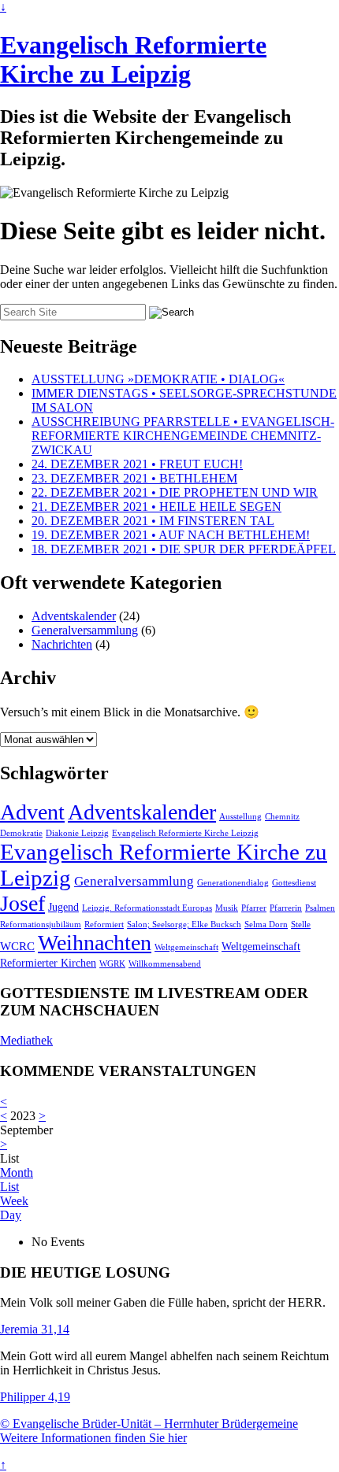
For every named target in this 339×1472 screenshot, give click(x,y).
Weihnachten (94, 942)
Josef (22, 903)
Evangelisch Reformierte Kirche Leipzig (185, 833)
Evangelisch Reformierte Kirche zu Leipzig (133, 59)
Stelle (301, 924)
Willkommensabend (165, 964)
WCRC (17, 945)
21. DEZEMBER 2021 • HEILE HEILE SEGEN (156, 506)
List (9, 1186)
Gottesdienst (294, 882)
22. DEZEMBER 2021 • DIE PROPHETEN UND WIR (175, 492)
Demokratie (21, 833)
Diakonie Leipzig (77, 833)
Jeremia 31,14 (34, 1329)
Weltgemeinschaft (186, 947)
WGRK (112, 964)
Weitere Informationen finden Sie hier (93, 1437)
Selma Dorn (266, 924)
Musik (226, 908)
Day (10, 1215)
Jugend (63, 907)
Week (14, 1201)
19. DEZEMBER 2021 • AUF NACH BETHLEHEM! (171, 535)
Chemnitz (282, 816)
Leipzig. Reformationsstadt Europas (147, 908)
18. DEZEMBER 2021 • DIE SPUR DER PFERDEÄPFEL (184, 549)
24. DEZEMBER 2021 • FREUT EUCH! (137, 464)
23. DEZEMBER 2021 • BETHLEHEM (134, 478)
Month (16, 1172)
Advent (32, 812)
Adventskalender (74, 616)
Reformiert (104, 924)
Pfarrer (253, 908)
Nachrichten (62, 644)
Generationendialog (233, 882)
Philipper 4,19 (35, 1397)
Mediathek (26, 1040)
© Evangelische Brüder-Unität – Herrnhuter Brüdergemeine (149, 1423)
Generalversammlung (85, 630)
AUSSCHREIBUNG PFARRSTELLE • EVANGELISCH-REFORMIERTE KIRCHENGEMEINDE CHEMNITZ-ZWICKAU (183, 436)
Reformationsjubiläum (40, 924)
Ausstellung (240, 816)
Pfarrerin (286, 908)
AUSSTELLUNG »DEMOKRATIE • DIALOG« (158, 379)
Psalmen (320, 908)
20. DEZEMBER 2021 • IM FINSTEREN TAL (153, 520)
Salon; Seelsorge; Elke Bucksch (184, 924)
